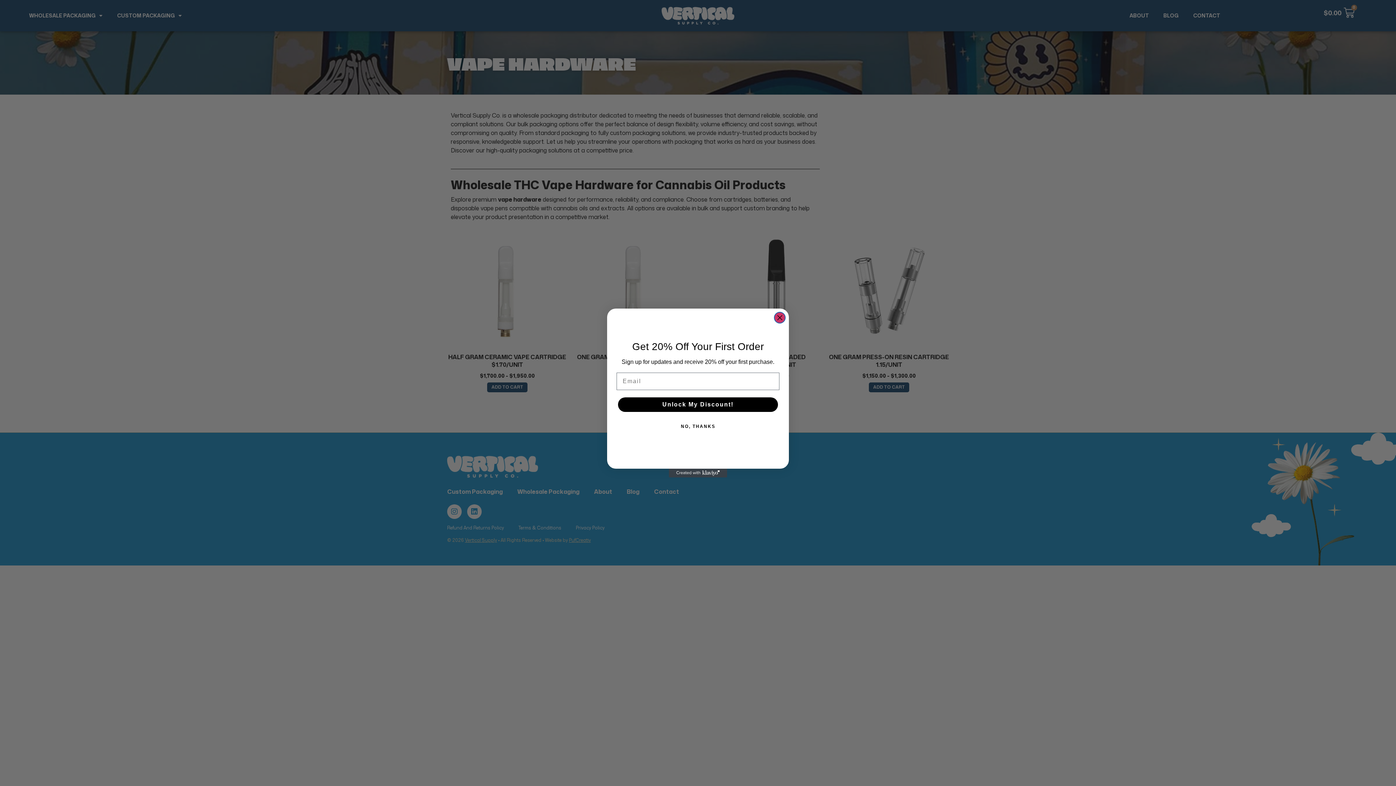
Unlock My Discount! (698, 404)
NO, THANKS (698, 426)
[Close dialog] (779, 317)
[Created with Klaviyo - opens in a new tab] (698, 473)
